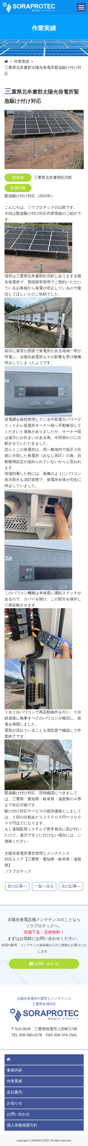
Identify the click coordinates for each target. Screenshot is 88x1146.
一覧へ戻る (44, 886)
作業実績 (21, 61)
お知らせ (14, 1103)
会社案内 (14, 1092)
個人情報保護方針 (22, 1125)
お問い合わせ (47, 963)
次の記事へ (71, 886)
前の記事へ (17, 886)
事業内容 (14, 1070)
